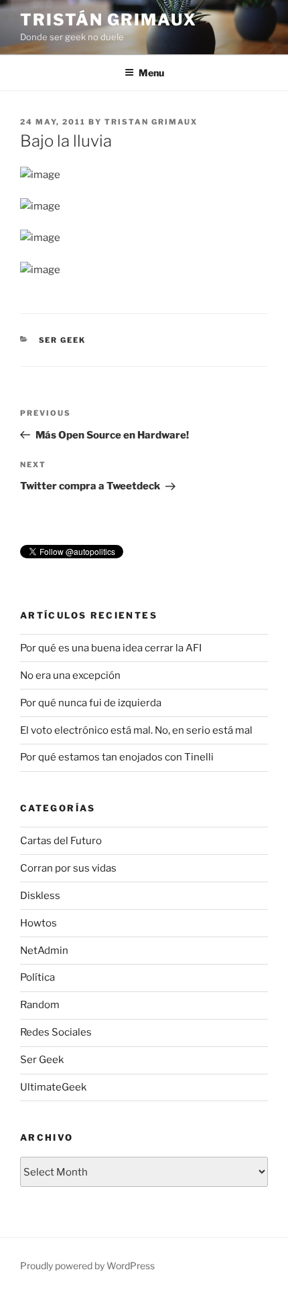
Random (40, 1005)
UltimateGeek (53, 1087)
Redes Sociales (56, 1032)
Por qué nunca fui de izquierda (90, 703)
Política (37, 977)
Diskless (40, 896)
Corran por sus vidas (68, 868)
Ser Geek (62, 340)
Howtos (38, 923)
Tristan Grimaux (151, 122)
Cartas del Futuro (61, 841)
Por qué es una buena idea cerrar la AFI (111, 648)
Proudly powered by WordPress (87, 1265)
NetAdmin (44, 951)
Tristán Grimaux (108, 19)
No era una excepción (70, 675)
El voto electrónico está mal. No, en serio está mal (136, 730)
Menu (151, 72)
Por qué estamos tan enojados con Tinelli (117, 757)
